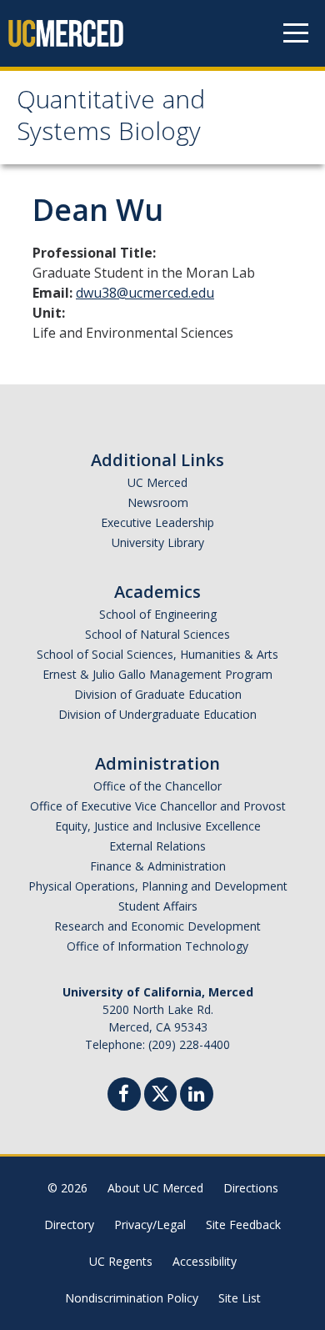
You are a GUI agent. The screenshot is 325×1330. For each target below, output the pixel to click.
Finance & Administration (158, 866)
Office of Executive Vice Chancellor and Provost (158, 806)
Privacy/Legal (150, 1224)
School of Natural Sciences (157, 634)
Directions (250, 1188)
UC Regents (120, 1261)
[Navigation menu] (296, 33)
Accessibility (204, 1261)
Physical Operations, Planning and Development (158, 886)
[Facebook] (124, 1096)
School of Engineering (158, 614)
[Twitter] (160, 1092)
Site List (239, 1298)
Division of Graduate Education (158, 694)
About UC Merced (155, 1188)
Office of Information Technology (157, 946)
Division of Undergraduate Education (157, 714)
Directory (69, 1224)
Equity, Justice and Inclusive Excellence (158, 826)
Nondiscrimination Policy (131, 1298)
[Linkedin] (197, 1096)
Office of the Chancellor (157, 786)
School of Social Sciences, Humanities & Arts (157, 654)
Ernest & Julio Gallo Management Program (157, 674)
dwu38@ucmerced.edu (145, 293)
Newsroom (158, 502)
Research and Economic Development (157, 926)
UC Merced (158, 482)
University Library (158, 542)
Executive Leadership (157, 522)
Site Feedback (243, 1224)
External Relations (157, 846)
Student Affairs (158, 906)
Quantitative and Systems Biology (111, 119)
